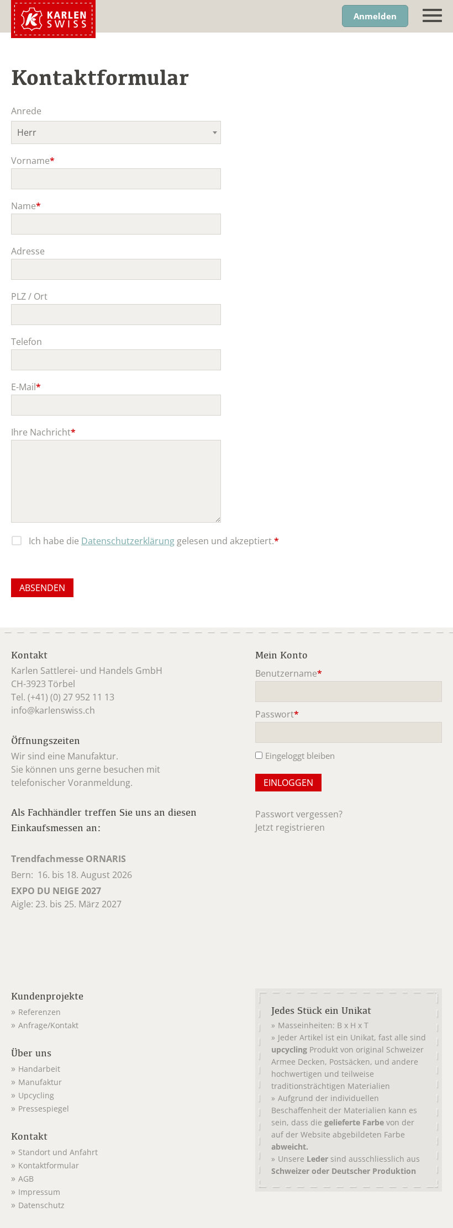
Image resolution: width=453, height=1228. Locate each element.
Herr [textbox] (26, 132)
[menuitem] (119, 1010)
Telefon (26, 342)
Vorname (33, 161)
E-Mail (32, 388)
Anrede (26, 111)
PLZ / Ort (29, 296)
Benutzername (288, 674)
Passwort (277, 715)
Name (32, 207)
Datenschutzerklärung (128, 541)
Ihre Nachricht (43, 433)
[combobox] (116, 132)
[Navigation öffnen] (432, 16)
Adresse (28, 251)
